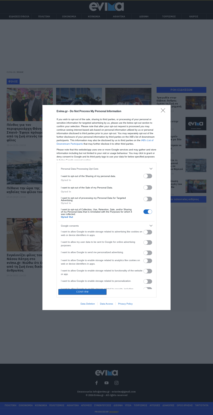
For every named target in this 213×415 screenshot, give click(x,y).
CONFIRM (82, 292)
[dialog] (106, 207)
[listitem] (106, 168)
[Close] (164, 111)
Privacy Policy (125, 303)
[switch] (147, 176)
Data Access (106, 303)
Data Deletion (88, 303)
